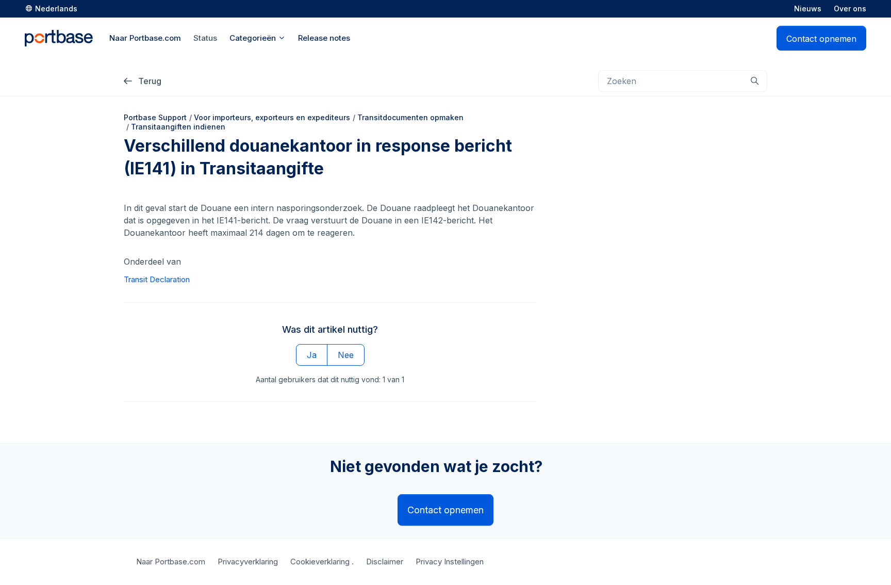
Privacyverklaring (248, 561)
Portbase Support (155, 117)
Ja (312, 355)
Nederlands (56, 8)
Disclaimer (384, 561)
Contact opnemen (821, 39)
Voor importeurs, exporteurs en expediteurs (272, 117)
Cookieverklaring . (322, 561)
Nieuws (807, 8)
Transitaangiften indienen (178, 126)
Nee (346, 355)
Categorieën (253, 38)
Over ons (850, 8)
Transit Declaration (157, 279)
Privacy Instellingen (450, 561)
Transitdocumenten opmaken (410, 117)
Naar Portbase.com (170, 561)
